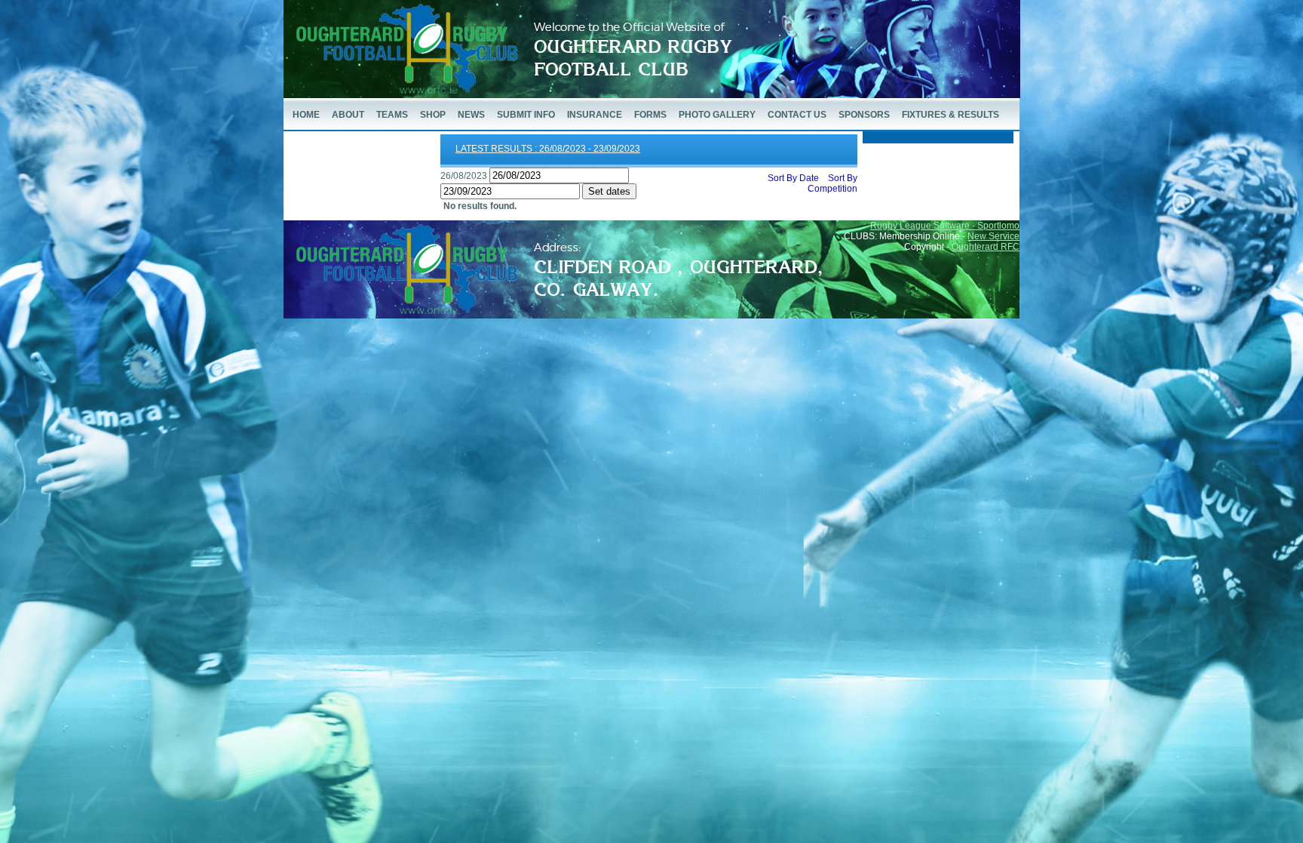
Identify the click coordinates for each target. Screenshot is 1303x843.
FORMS (650, 114)
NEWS (471, 114)
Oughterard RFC (985, 247)
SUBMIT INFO (526, 114)
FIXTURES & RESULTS (950, 114)
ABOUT (348, 114)
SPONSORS (864, 114)
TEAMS (392, 114)
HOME (306, 114)
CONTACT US (797, 114)
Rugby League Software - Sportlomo (944, 225)
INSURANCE (594, 114)
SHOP (433, 114)
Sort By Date (793, 178)
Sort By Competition (832, 183)
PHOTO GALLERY (717, 114)
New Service (993, 236)
